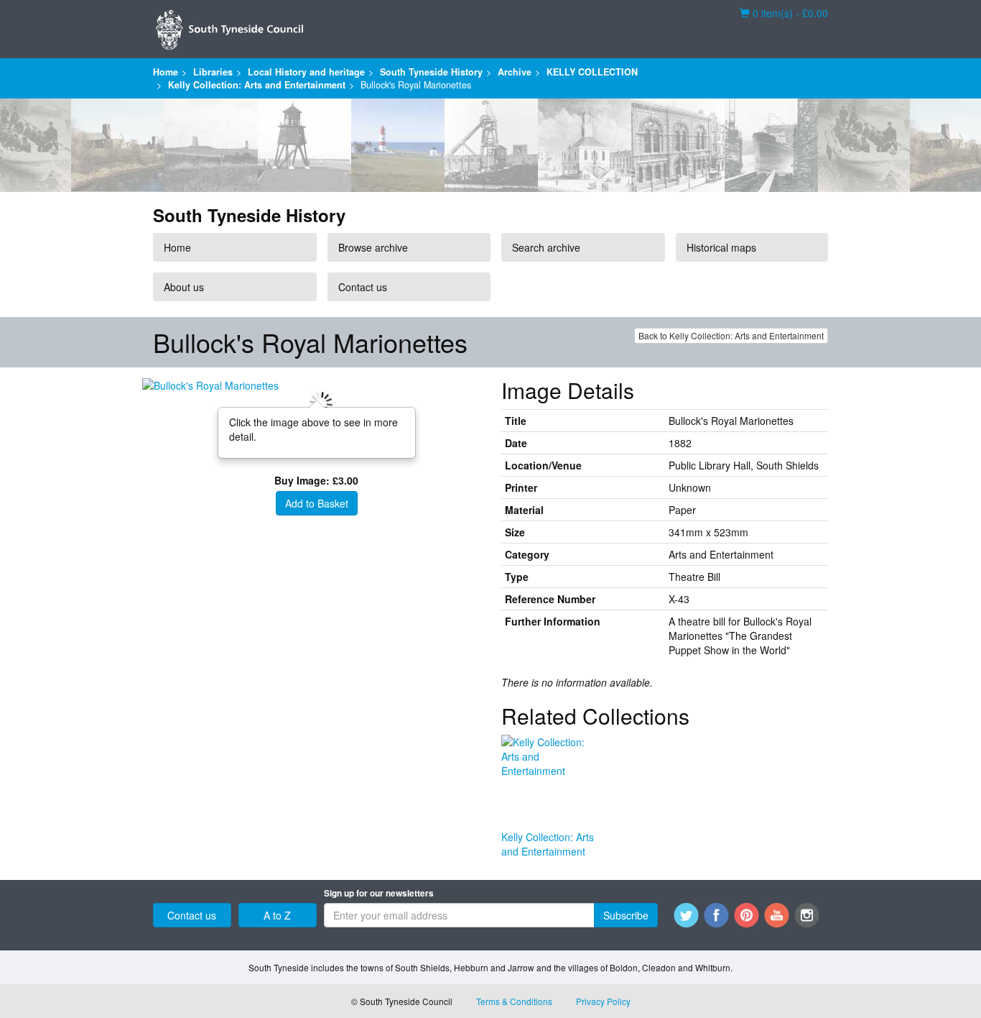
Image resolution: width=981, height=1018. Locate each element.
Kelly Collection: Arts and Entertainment (256, 84)
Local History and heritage (306, 71)
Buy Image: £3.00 (316, 480)
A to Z (277, 915)
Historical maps (721, 247)
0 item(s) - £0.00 (784, 13)
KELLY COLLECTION (592, 71)
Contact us (362, 287)
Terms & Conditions (514, 1001)
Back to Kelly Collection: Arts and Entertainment (731, 335)
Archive (514, 71)
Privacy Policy (603, 1001)
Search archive (546, 247)
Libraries (213, 71)
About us (184, 287)
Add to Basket (316, 503)
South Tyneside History (431, 71)
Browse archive (373, 247)
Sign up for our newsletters (379, 893)
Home (165, 71)
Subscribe (625, 915)
